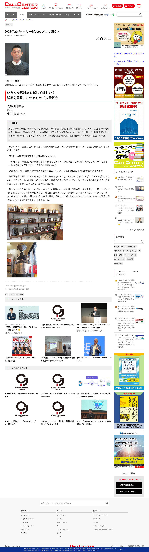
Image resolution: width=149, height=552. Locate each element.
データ (67, 15)
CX (6, 294)
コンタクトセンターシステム (125, 250)
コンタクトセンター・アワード (103, 529)
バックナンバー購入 (128, 491)
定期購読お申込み (127, 485)
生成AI (116, 246)
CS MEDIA (69, 8)
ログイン (131, 6)
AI (139, 250)
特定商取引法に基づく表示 (136, 546)
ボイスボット (119, 259)
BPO (120, 255)
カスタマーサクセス (55, 15)
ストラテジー (11, 15)
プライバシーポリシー (118, 546)
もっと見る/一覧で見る (135, 229)
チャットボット (130, 255)
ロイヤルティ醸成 (17, 294)
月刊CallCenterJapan (56, 8)
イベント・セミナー (91, 8)
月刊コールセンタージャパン (22, 20)
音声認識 (130, 259)
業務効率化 (118, 263)
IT (43, 15)
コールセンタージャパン (100, 515)
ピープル (22, 15)
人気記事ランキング (124, 171)
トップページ (25, 515)
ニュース (76, 15)
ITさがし (79, 8)
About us (24, 533)
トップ (43, 8)
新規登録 (119, 6)
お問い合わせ (105, 8)
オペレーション (34, 15)
